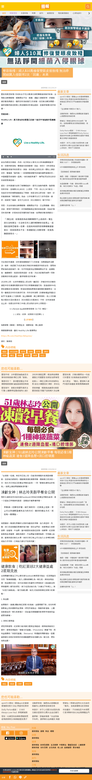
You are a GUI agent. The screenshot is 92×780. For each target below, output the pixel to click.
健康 (4, 13)
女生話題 (14, 351)
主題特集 (24, 13)
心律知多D (77, 13)
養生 (5, 684)
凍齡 (20, 684)
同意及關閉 (74, 771)
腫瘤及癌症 (72, 744)
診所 (23, 351)
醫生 (12, 355)
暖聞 (52, 731)
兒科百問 (44, 747)
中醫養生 (62, 744)
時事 (34, 13)
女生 (43, 355)
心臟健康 (81, 744)
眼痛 (20, 355)
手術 (38, 351)
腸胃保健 (35, 747)
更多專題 (76, 747)
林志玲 (28, 684)
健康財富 (50, 13)
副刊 (41, 13)
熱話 (47, 731)
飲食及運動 (44, 744)
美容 (46, 351)
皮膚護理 (67, 747)
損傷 (31, 351)
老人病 (60, 747)
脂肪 (12, 684)
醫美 (5, 355)
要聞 (42, 731)
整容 (5, 351)
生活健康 (54, 744)
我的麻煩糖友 (63, 13)
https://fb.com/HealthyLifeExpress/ (16, 335)
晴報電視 (13, 13)
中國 (27, 355)
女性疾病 (52, 747)
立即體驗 (28, 319)
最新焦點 (35, 731)
